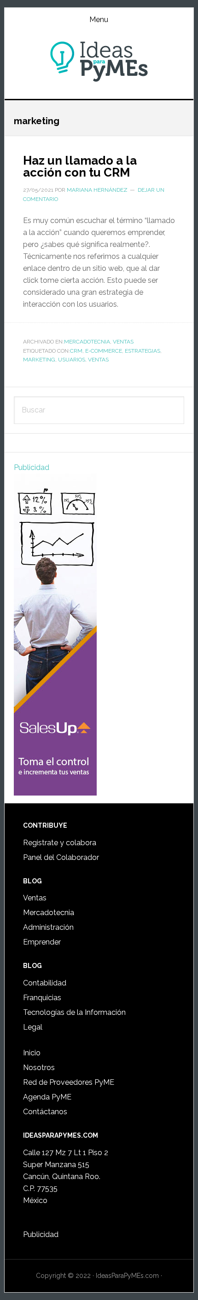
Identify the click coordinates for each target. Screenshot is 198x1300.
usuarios (71, 359)
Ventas (123, 341)
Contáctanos (45, 1111)
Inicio (32, 1052)
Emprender (42, 942)
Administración (48, 927)
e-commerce (103, 351)
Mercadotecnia (87, 341)
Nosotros (39, 1067)
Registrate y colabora (59, 842)
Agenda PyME (47, 1097)
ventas (98, 359)
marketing (39, 359)
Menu (98, 19)
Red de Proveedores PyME (68, 1082)
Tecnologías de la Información (74, 1012)
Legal (32, 1027)
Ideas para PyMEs (99, 61)
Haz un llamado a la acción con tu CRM (80, 166)
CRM (76, 351)
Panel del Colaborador (61, 857)
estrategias (142, 351)
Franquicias (42, 997)
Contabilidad (44, 983)
